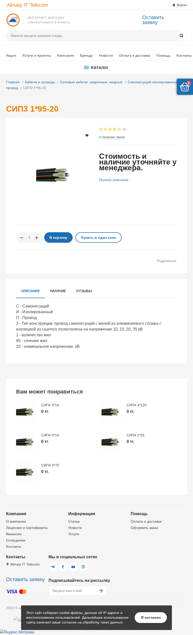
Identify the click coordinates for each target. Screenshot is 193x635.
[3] (110, 130)
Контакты (184, 55)
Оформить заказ (144, 528)
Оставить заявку (153, 20)
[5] (119, 130)
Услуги (73, 534)
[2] (106, 130)
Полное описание (113, 180)
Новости (106, 55)
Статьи (74, 521)
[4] (115, 130)
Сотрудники (15, 540)
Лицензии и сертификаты (27, 528)
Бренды (86, 55)
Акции (11, 55)
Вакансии (14, 534)
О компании (16, 521)
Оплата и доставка (134, 55)
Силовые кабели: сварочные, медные (91, 82)
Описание (30, 291)
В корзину (58, 237)
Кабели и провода (40, 82)
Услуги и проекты (36, 55)
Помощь (163, 55)
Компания (65, 55)
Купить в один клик (98, 237)
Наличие (58, 291)
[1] (101, 130)
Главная (13, 82)
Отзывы (84, 291)
